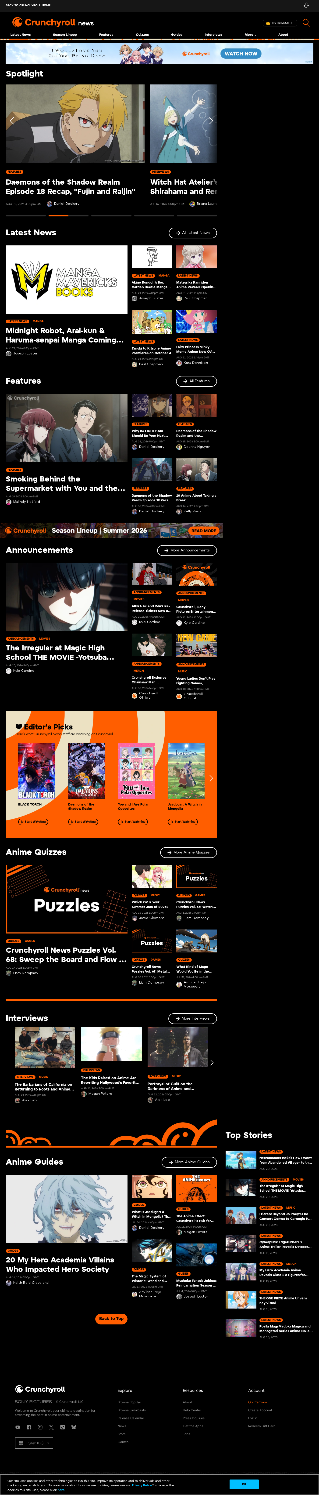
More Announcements (190, 550)
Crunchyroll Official (148, 695)
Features (106, 34)
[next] (211, 778)
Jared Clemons (152, 918)
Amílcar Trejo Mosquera (195, 984)
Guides (176, 34)
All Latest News (196, 233)
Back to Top (111, 1319)
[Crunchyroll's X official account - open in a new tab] (51, 1427)
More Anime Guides (192, 1162)
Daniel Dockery (66, 203)
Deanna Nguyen (197, 446)
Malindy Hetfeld (26, 501)
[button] (34, 1443)
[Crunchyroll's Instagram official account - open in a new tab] (40, 1427)
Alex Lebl (30, 1100)
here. (61, 1490)
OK (244, 1484)
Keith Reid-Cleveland (31, 1282)
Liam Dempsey (25, 973)
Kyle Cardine (23, 670)
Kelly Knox (192, 511)
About (283, 34)
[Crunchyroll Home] (40, 1392)
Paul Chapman (151, 364)
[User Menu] (306, 5)
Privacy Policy (142, 1485)
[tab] (26, 218)
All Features (199, 381)
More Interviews (196, 1018)
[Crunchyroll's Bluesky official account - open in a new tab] (73, 1427)
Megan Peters (100, 1093)
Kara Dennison (196, 363)
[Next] (210, 152)
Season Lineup (65, 34)
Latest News (21, 34)
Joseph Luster (25, 353)
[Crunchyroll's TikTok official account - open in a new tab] (62, 1427)
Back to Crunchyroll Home (28, 5)
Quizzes (142, 34)
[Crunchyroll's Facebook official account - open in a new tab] (29, 1427)
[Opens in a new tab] (159, 53)
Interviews (213, 34)
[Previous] (12, 152)
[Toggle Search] (306, 23)
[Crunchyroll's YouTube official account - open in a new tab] (17, 1427)
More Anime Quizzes (192, 852)
